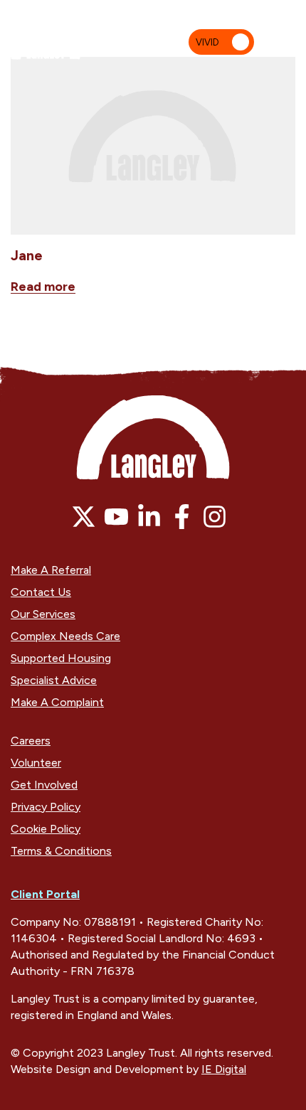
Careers (31, 740)
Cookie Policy (45, 829)
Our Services (43, 614)
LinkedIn (149, 516)
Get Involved (44, 784)
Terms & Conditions (61, 851)
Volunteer (36, 762)
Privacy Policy (45, 806)
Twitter (83, 516)
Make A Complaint (57, 702)
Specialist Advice (54, 680)
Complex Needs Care (65, 636)
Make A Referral (51, 570)
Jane (27, 255)
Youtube (116, 516)
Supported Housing (61, 658)
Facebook (181, 516)
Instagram (214, 516)
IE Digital (223, 1069)
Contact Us (41, 592)
